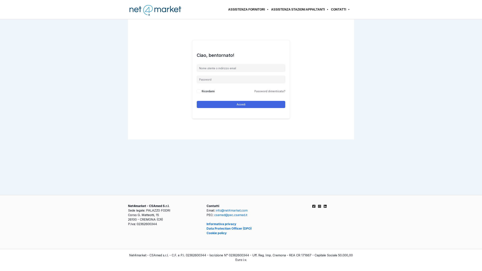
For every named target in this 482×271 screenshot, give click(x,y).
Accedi (241, 104)
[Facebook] (314, 206)
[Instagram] (319, 206)
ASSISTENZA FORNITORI (246, 9)
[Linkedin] (325, 206)
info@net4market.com (232, 210)
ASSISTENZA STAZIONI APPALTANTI (298, 9)
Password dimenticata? (269, 91)
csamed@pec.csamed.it (230, 215)
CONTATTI (338, 9)
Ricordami (208, 91)
